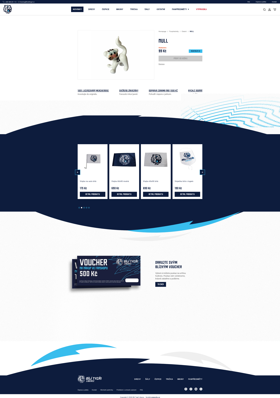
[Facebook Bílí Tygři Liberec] (190, 389)
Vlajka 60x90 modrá (88, 181)
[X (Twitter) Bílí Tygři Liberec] (201, 389)
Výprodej (201, 9)
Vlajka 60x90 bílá (119, 181)
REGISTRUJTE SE (195, 51)
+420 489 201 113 (10, 2)
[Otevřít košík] (274, 9)
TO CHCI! (161, 284)
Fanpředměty (179, 9)
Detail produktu (29, 194)
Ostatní (161, 9)
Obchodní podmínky (106, 390)
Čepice (105, 9)
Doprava (161, 64)
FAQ (248, 2)
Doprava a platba (261, 2)
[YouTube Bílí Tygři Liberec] (195, 389)
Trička (134, 9)
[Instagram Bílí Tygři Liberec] (185, 389)
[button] (77, 172)
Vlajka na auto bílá (56, 181)
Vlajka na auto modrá (26, 181)
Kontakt (274, 2)
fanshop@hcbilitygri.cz (27, 2)
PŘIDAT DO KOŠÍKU (180, 58)
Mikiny (119, 9)
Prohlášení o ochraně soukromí (126, 390)
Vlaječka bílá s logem (152, 181)
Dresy (91, 9)
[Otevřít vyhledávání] (264, 9)
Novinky (77, 9)
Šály (147, 9)
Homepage (163, 31)
